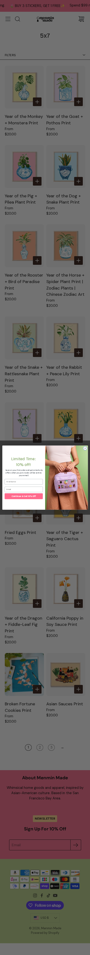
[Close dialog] (85, 448)
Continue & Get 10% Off (24, 496)
